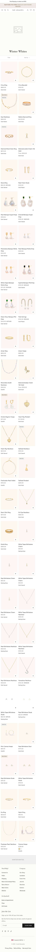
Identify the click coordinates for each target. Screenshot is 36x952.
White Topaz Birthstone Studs (8, 713)
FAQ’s (3, 875)
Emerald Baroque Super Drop (25, 216)
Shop (3, 903)
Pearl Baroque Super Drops (9, 215)
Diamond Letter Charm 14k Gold (26, 150)
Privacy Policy (8, 948)
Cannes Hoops (22, 844)
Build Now (18, 6)
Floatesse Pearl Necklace (8, 844)
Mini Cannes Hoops (7, 746)
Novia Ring (4, 183)
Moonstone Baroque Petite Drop (9, 250)
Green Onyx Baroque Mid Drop (8, 318)
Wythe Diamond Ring (24, 117)
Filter (9, 57)
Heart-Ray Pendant (24, 417)
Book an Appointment (7, 900)
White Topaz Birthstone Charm (25, 545)
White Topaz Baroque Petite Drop (7, 284)
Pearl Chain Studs (23, 183)
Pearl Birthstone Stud (24, 746)
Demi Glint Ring (5, 512)
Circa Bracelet (22, 85)
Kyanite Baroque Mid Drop (26, 283)
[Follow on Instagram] (5, 931)
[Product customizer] (5, 10)
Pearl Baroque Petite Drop (26, 249)
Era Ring (3, 812)
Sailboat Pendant (23, 480)
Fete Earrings (22, 317)
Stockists (22, 884)
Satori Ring (21, 812)
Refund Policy (17, 948)
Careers (22, 887)
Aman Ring (4, 351)
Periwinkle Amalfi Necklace (6, 384)
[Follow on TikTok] (11, 931)
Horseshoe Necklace (24, 680)
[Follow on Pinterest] (8, 931)
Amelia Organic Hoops (7, 417)
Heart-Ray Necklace (7, 449)
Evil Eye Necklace (23, 512)
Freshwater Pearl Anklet (8, 480)
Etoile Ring (4, 544)
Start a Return (5, 884)
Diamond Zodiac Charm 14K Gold (25, 384)
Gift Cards (4, 906)
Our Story (22, 872)
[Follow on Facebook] (2, 931)
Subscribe (28, 925)
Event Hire (22, 878)
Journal (22, 881)
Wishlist (4, 890)
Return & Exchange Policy (8, 881)
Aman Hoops (22, 351)
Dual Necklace (5, 117)
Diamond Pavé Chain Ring (9, 149)
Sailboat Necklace (24, 449)
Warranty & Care (26, 948)
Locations (22, 875)
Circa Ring (4, 85)
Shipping (4, 878)
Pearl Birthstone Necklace (9, 646)
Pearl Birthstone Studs (25, 712)
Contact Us (5, 872)
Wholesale (22, 890)
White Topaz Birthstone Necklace (25, 613)
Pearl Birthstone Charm (8, 578)
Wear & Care (5, 887)
